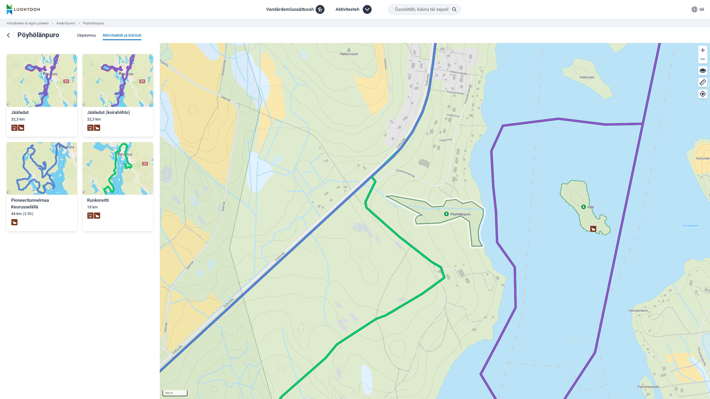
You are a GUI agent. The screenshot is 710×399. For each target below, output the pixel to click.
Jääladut (20, 112)
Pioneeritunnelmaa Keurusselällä (30, 203)
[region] (435, 221)
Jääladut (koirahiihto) (108, 112)
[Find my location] (702, 93)
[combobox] (424, 9)
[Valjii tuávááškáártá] (702, 70)
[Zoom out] (702, 59)
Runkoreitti (98, 200)
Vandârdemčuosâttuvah (290, 9)
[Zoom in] (702, 50)
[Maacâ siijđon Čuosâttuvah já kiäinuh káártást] (8, 35)
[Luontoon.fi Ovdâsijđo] (23, 9)
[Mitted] (702, 82)
